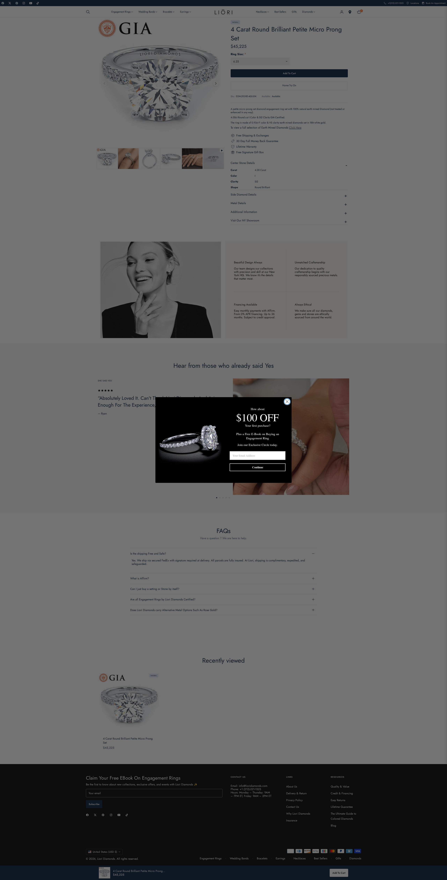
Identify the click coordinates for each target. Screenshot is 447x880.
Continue (257, 467)
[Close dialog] (287, 402)
